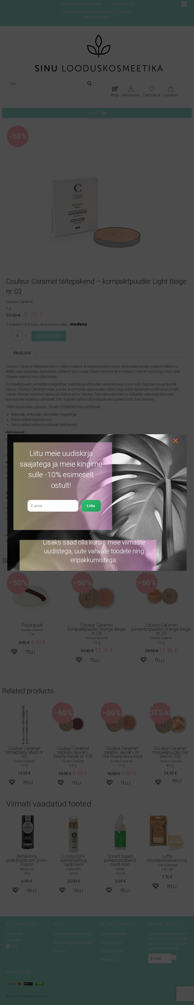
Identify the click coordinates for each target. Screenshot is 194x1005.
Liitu (91, 506)
